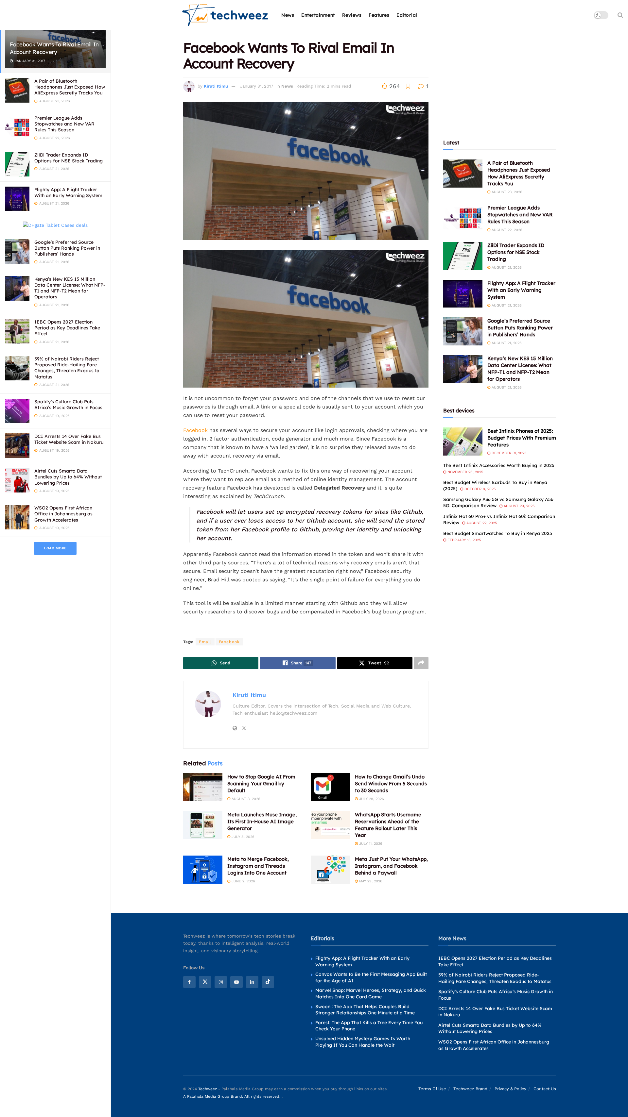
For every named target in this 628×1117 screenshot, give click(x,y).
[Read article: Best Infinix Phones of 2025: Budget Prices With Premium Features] (462, 441)
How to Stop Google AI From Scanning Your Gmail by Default (261, 783)
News (287, 15)
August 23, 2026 (506, 192)
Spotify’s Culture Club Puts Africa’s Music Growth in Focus (68, 404)
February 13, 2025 (463, 540)
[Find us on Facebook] (189, 982)
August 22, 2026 (506, 230)
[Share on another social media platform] (421, 663)
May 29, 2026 (370, 881)
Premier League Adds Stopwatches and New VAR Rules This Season (64, 124)
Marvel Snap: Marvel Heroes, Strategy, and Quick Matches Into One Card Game (370, 994)
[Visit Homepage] (225, 15)
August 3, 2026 (245, 799)
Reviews (352, 15)
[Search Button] (620, 15)
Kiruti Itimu (216, 86)
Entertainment (318, 15)
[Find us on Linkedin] (252, 982)
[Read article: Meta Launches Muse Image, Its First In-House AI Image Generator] (202, 825)
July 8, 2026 (242, 837)
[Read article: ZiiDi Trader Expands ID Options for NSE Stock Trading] (462, 256)
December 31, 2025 (508, 453)
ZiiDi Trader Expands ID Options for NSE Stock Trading (68, 158)
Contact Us (544, 1089)
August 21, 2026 (506, 267)
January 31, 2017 (256, 86)
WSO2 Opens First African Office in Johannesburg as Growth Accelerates (63, 514)
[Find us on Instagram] (221, 982)
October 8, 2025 (479, 489)
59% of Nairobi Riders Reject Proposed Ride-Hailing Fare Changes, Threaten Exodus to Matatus (66, 368)
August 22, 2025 (481, 523)
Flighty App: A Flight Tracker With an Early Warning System (68, 192)
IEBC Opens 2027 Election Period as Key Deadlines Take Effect (67, 328)
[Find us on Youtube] (236, 982)
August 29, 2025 (518, 506)
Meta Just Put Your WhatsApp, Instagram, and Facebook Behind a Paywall (391, 866)
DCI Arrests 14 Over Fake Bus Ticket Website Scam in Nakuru (68, 439)
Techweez (207, 1089)
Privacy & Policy (510, 1089)
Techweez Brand (470, 1089)
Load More (55, 548)
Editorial (406, 15)
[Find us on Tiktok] (268, 982)
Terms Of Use (432, 1089)
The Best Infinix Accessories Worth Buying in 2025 (498, 465)
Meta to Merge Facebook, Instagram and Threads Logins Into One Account (258, 866)
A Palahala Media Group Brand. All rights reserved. (232, 1096)
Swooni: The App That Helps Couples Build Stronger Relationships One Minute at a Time (365, 1010)
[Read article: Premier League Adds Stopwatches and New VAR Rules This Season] (462, 218)
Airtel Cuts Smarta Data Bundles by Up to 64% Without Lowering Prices (68, 477)
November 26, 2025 (464, 472)
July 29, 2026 (371, 799)
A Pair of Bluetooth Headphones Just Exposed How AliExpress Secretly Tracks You (69, 87)
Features (379, 15)
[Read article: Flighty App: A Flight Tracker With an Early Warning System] (462, 294)
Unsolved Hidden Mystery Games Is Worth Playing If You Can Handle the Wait (362, 1042)
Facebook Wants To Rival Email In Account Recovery (54, 48)
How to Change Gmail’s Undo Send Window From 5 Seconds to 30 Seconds (391, 783)
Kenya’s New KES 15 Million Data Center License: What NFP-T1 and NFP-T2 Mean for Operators (69, 288)
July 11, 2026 (370, 844)
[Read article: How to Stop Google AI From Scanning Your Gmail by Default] (202, 787)
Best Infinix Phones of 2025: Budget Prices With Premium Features (521, 438)
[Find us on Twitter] (205, 982)
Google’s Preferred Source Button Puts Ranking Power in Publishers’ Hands (67, 248)
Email (205, 642)
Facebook (195, 430)
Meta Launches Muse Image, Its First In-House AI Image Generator (262, 821)
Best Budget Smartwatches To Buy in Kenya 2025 (497, 533)
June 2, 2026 (242, 881)
